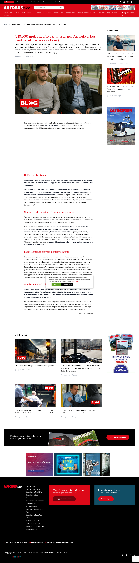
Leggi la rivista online (118, 437)
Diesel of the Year (32, 520)
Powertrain (30, 498)
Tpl (11, 13)
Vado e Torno (31, 486)
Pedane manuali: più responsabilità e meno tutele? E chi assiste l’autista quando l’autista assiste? (35, 411)
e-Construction (31, 507)
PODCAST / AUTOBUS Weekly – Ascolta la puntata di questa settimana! (120, 89)
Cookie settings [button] (67, 284)
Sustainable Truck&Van (34, 492)
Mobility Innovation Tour (86, 13)
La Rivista (33, 2)
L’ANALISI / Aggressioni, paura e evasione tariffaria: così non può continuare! (78, 411)
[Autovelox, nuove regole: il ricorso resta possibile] (35, 351)
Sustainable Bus (32, 495)
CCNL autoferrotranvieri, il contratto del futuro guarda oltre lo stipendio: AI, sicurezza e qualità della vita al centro (80, 368)
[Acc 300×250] (68, 464)
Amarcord (101, 13)
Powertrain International (35, 501)
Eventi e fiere (58, 13)
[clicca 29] (113, 7)
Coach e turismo (26, 13)
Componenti (39, 13)
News (6, 13)
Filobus (114, 13)
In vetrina (122, 63)
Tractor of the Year (33, 523)
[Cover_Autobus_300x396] (121, 126)
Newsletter (27, 2)
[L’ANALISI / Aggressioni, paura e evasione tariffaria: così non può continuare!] (81, 395)
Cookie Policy (75, 281)
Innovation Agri (31, 529)
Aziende (48, 13)
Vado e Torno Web (33, 489)
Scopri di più (106, 499)
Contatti (53, 2)
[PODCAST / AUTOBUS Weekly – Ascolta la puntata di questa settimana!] (121, 76)
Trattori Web (31, 504)
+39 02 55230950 (37, 542)
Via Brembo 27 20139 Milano (16, 542)
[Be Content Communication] (17, 556)
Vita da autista (70, 13)
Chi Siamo (19, 2)
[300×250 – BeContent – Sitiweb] (39, 464)
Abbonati (9, 2)
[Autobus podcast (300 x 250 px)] (96, 464)
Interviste (7, 15)
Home (5, 24)
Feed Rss (66, 2)
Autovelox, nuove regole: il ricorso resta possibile (35, 366)
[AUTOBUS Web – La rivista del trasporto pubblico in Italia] (17, 8)
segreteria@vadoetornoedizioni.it (60, 542)
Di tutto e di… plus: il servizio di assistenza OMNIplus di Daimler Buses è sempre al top (120, 56)
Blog (108, 13)
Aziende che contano (43, 2)
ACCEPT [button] (56, 284)
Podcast (59, 2)
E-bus (17, 13)
